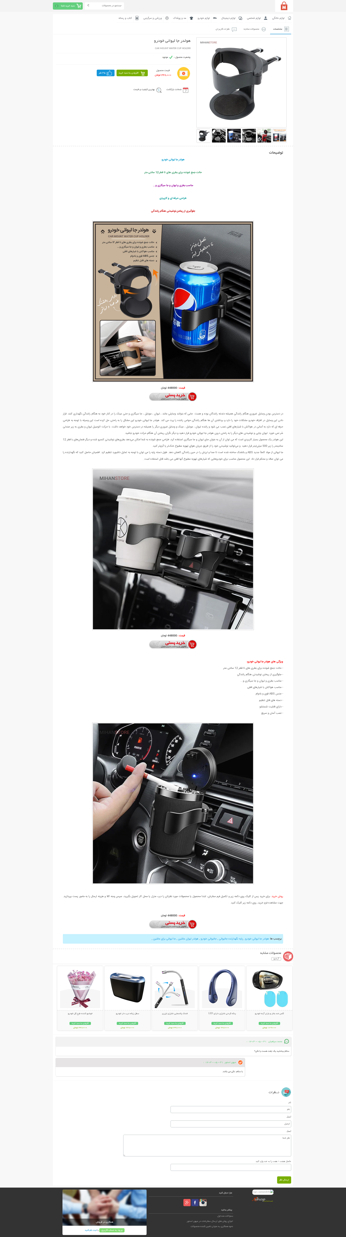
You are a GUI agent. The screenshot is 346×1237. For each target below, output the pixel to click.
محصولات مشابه (251, 29)
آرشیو (276, 959)
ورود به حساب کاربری (112, 1230)
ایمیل (289, 1116)
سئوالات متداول (225, 1216)
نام (290, 1102)
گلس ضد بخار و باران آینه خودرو (269, 1013)
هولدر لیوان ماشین (187, 939)
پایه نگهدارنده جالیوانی (230, 939)
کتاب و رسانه (125, 18)
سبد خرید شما (68, 6)
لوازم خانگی (278, 18)
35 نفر (102, 73)
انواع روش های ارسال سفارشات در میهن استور (210, 1221)
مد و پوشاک (179, 18)
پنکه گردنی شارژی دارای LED (222, 1013)
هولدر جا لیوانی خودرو (256, 939)
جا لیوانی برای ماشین (164, 939)
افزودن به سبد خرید (129, 73)
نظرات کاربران (223, 29)
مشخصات (277, 29)
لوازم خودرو (204, 18)
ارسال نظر (284, 1180)
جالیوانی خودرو (208, 939)
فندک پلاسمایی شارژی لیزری (175, 1013)
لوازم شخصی (254, 18)
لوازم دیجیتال (228, 18)
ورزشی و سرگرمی (152, 18)
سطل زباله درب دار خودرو (127, 1013)
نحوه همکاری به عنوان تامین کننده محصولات (212, 1226)
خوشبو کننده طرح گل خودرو (80, 1013)
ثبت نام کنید (91, 1230)
